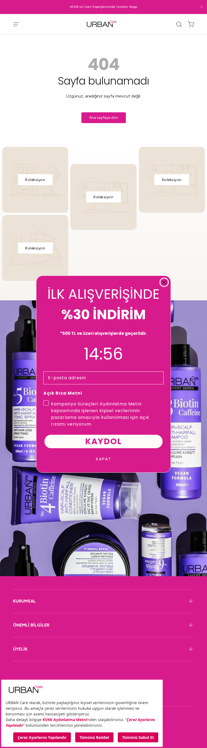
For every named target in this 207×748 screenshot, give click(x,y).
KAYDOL (103, 441)
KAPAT (103, 459)
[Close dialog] (164, 282)
